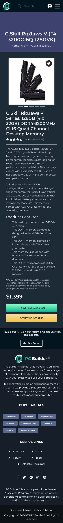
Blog (38, 457)
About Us (18, 451)
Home (15, 45)
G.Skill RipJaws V (41, 45)
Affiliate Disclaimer (33, 463)
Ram (25, 45)
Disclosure (16, 510)
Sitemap (48, 510)
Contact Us (42, 451)
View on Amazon (33, 317)
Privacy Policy (32, 510)
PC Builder (36, 515)
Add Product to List (32, 307)
